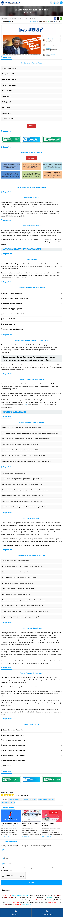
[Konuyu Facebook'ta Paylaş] (55, 18)
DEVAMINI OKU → (6, 837)
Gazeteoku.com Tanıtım (8, 802)
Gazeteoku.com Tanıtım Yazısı (46, 799)
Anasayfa (22, 13)
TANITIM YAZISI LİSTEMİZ (14, 412)
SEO (26, 405)
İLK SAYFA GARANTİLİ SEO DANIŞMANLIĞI (22, 249)
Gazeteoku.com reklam (15, 799)
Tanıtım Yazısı (39, 13)
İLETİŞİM (31, 126)
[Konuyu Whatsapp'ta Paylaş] (61, 18)
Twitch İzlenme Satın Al (9, 823)
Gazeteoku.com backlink (29, 799)
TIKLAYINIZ (31, 158)
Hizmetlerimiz (30, 13)
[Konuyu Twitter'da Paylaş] (58, 18)
